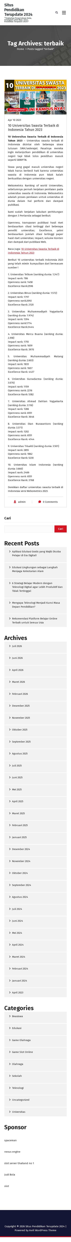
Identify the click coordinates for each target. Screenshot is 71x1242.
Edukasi (16, 1028)
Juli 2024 (17, 909)
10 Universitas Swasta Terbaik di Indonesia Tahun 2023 (33, 127)
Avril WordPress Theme (42, 1230)
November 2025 (21, 717)
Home (20, 49)
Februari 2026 (20, 693)
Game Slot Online (22, 1052)
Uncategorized (16, 109)
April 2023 (17, 992)
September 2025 (21, 741)
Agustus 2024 (20, 896)
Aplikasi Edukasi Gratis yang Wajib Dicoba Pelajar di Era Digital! (36, 553)
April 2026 (17, 670)
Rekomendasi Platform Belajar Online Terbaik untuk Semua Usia (34, 620)
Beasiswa (17, 1016)
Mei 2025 (17, 789)
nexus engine (12, 1151)
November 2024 (21, 861)
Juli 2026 (17, 646)
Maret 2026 (18, 681)
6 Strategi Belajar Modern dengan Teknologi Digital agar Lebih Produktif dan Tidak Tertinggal (37, 587)
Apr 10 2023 (14, 120)
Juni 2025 (17, 777)
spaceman (10, 1140)
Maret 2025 (18, 813)
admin (22, 501)
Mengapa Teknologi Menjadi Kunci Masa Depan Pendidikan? (36, 604)
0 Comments (50, 501)
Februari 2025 (20, 825)
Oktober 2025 (19, 729)
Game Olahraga (21, 1040)
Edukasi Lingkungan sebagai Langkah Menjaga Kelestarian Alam (35, 569)
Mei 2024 (17, 932)
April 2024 (18, 944)
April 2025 (17, 801)
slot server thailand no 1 (19, 1163)
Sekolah (17, 1075)
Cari (7, 518)
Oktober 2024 (20, 873)
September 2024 (21, 885)
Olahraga (17, 1064)
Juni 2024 (17, 920)
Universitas (18, 1111)
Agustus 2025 (20, 753)
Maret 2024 (18, 956)
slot (6, 1186)
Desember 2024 (21, 849)
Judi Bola (9, 1174)
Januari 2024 (19, 980)
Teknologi (18, 1088)
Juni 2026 (17, 658)
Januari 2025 (19, 837)
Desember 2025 (21, 705)
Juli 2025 (17, 765)
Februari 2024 (20, 968)
